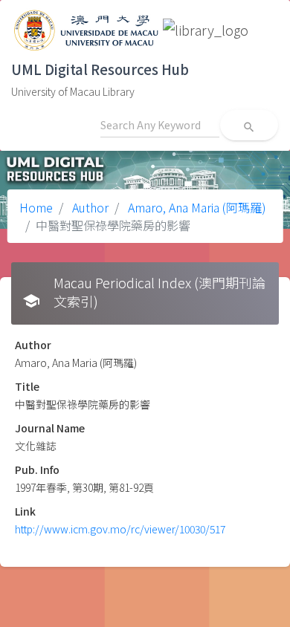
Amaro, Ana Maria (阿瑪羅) (195, 207)
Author (89, 207)
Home (36, 207)
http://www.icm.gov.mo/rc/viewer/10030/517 (120, 529)
